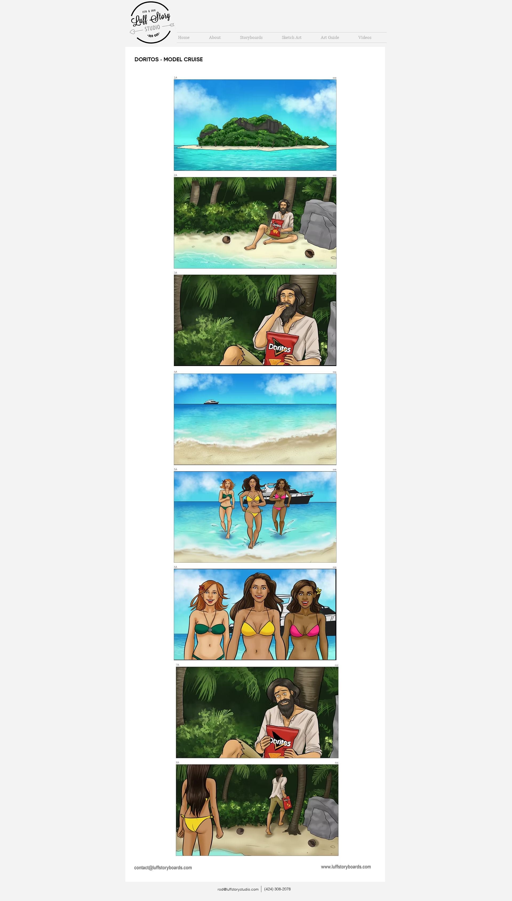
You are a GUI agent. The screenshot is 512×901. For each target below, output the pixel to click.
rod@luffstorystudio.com (238, 889)
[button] (257, 38)
